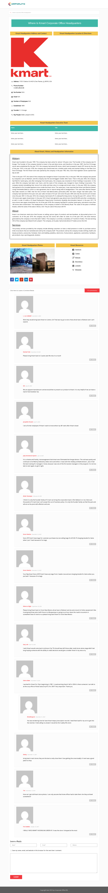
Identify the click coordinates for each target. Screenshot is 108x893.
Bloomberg (78, 262)
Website (77, 258)
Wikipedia (78, 270)
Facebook (78, 249)
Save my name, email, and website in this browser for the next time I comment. (37, 850)
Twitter (77, 254)
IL (43, 81)
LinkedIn (78, 266)
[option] (21, 260)
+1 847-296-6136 (19, 88)
